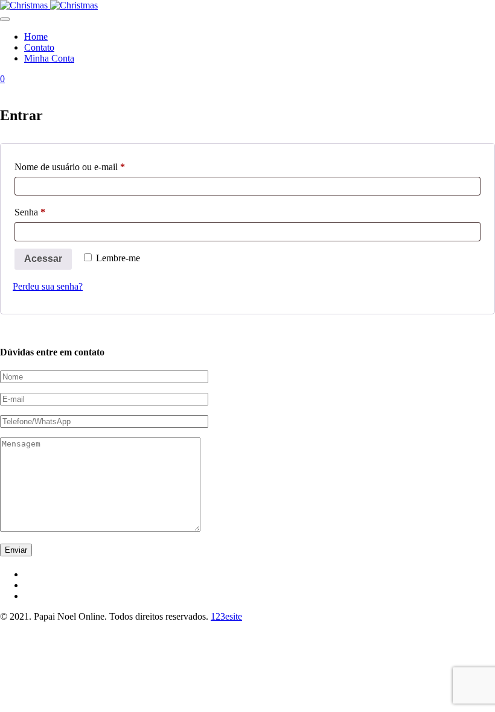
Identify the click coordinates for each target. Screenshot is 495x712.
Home (36, 36)
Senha (51, 211)
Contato (39, 47)
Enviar (16, 550)
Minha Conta (49, 58)
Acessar (43, 258)
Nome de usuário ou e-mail (91, 166)
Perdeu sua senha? (48, 286)
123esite (226, 616)
